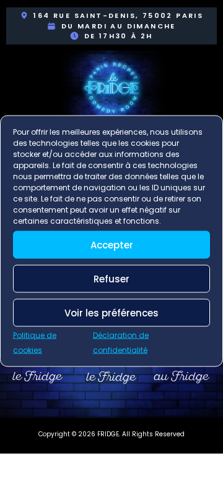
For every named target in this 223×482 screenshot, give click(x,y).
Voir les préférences (111, 312)
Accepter (111, 244)
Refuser (111, 278)
